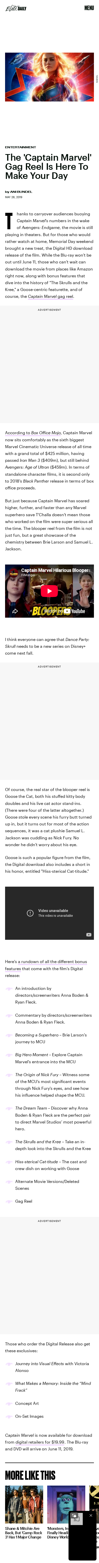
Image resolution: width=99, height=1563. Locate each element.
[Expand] (74, 1515)
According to (33, 432)
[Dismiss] (91, 1515)
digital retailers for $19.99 (39, 1442)
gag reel (50, 296)
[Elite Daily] (16, 8)
